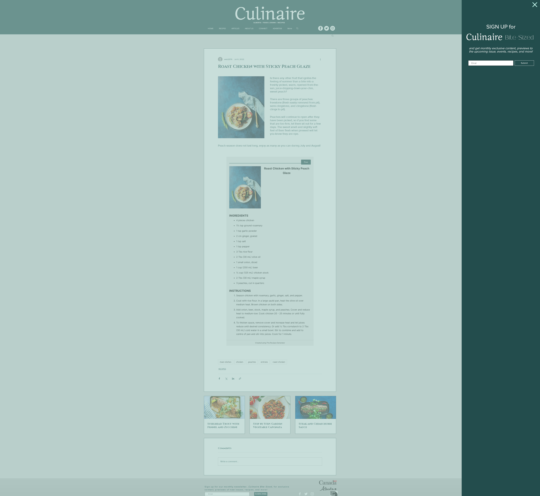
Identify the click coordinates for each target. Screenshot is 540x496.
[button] (534, 4)
